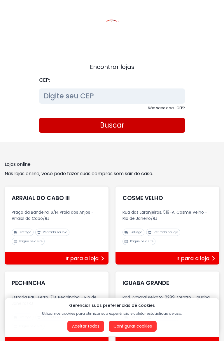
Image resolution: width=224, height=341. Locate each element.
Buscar (112, 125)
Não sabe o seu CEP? (166, 107)
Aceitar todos (85, 326)
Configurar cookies (132, 326)
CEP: (44, 79)
